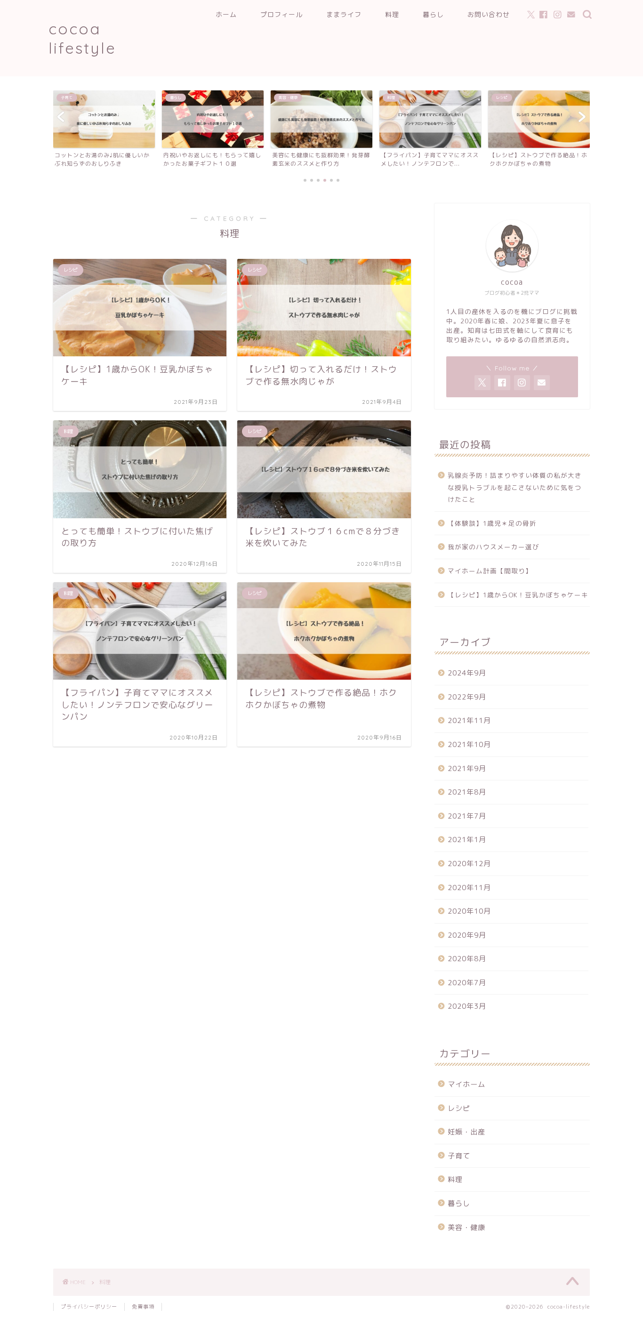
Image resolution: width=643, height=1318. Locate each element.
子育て (459, 1156)
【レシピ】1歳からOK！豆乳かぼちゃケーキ (518, 594)
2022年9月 (467, 697)
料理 (392, 14)
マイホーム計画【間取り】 (490, 570)
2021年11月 (469, 720)
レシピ (459, 1108)
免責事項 (143, 1306)
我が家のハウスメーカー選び (493, 546)
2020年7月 (467, 983)
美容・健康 (466, 1227)
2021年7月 (467, 816)
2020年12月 (469, 863)
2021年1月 (467, 839)
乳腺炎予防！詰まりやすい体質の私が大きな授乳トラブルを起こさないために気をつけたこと (515, 487)
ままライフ (344, 14)
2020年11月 (469, 887)
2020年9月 (467, 935)
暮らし (433, 14)
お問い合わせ (488, 14)
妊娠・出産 (466, 1132)
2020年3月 (467, 1006)
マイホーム (466, 1084)
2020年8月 (467, 959)
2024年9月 (467, 673)
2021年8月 (467, 792)
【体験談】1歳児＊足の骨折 (492, 523)
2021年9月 (467, 768)
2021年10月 (469, 744)
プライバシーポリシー (89, 1306)
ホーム (226, 14)
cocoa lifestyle (82, 38)
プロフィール (281, 14)
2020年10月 (469, 911)
